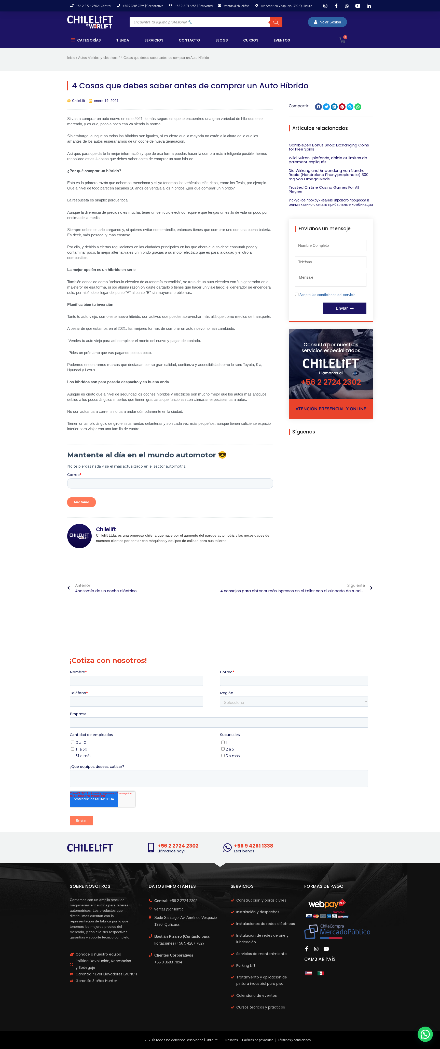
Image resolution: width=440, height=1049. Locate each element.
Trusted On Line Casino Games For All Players (324, 189)
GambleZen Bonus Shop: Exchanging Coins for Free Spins (329, 147)
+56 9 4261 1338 (253, 845)
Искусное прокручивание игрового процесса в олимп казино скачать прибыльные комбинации (331, 202)
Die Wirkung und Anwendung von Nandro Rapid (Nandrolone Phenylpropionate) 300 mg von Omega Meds (328, 175)
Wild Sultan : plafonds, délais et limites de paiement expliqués (328, 160)
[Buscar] (276, 22)
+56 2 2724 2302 (331, 382)
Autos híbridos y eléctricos (98, 58)
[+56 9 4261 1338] (227, 847)
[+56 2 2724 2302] (151, 847)
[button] (318, 106)
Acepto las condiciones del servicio (327, 295)
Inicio (71, 58)
